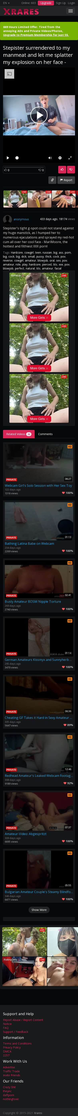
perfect (19, 268)
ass (61, 252)
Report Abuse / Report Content (23, 1020)
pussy (40, 256)
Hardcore (17, 252)
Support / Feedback (15, 1032)
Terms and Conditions (17, 1043)
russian (47, 252)
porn (68, 252)
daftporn (8, 1095)
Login (71, 3)
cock (11, 256)
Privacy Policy (12, 1047)
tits (55, 264)
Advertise (9, 1067)
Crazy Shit (9, 1087)
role (18, 264)
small (31, 256)
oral (52, 260)
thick (48, 256)
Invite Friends (11, 1075)
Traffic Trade (11, 1071)
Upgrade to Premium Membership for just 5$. (36, 35)
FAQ (6, 1028)
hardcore (35, 264)
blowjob (43, 260)
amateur (30, 260)
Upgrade (45, 3)
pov (63, 256)
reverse (8, 260)
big (55, 252)
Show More (39, 910)
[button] (50, 158)
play (24, 264)
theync (7, 1091)
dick (23, 256)
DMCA (7, 1051)
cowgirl (29, 252)
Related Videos (18, 434)
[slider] (29, 158)
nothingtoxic (11, 1099)
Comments (45, 434)
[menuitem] (60, 158)
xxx (61, 264)
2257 (6, 1055)
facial (58, 268)
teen (38, 252)
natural (30, 268)
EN (5, 3)
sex (58, 260)
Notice (7, 1024)
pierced (47, 264)
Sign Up (61, 3)
